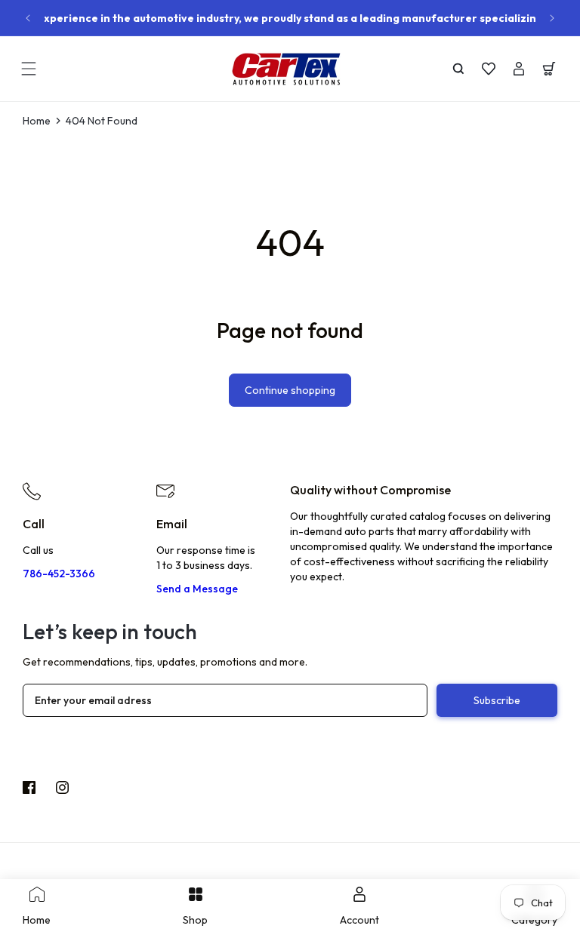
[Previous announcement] (28, 18)
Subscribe (497, 700)
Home (37, 121)
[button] (29, 69)
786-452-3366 (59, 573)
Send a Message (197, 588)
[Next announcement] (552, 18)
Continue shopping (290, 390)
